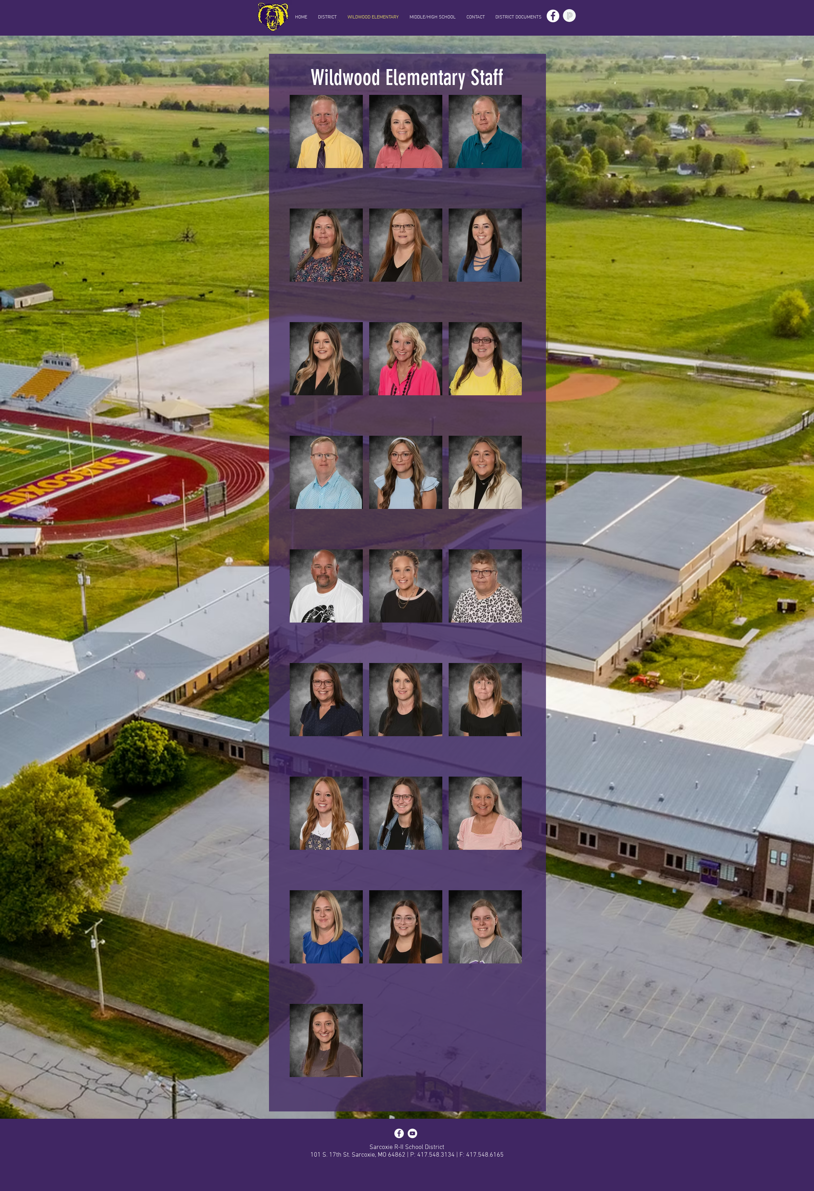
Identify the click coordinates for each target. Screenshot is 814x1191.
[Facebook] (553, 16)
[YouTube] (412, 1133)
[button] (518, 17)
